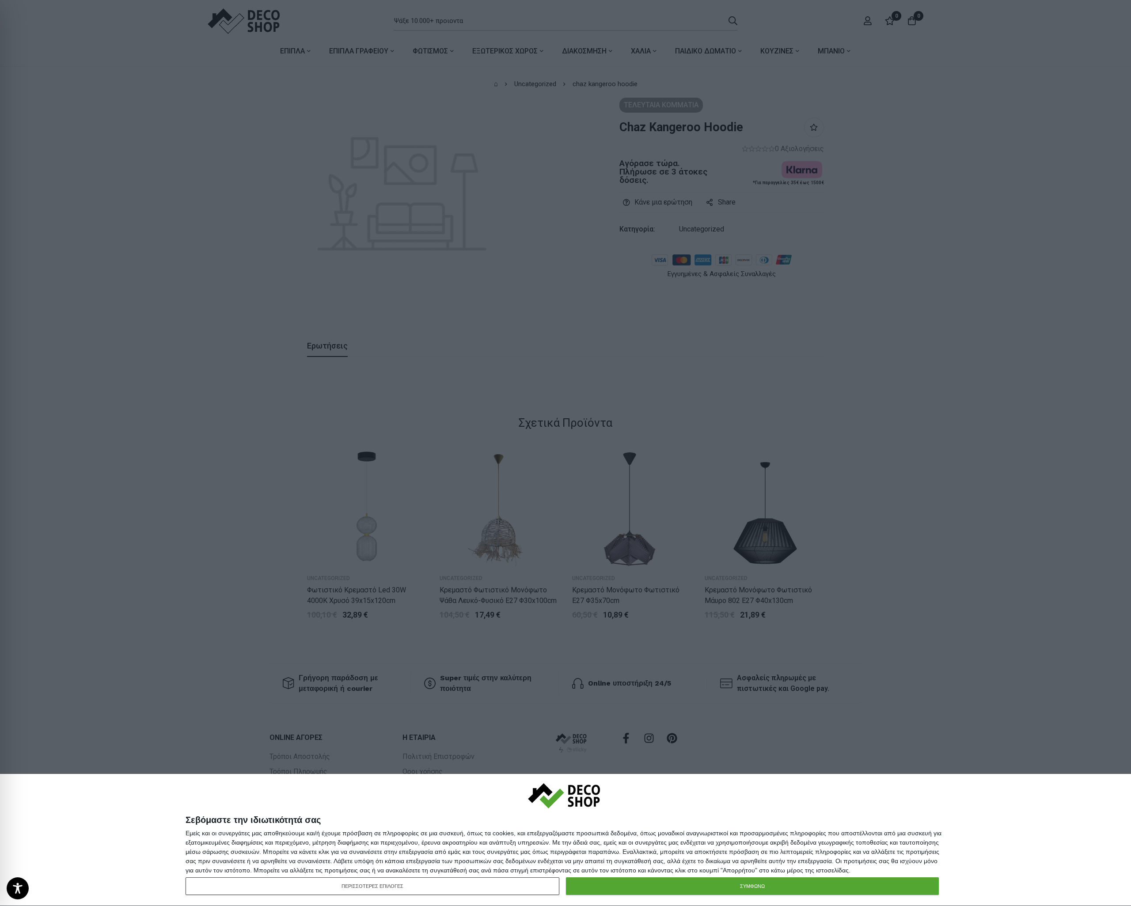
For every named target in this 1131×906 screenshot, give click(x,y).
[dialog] (565, 840)
